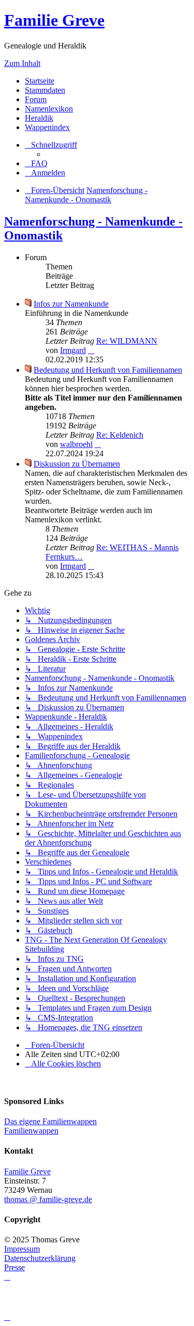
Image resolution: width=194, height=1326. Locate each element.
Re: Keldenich (119, 434)
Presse (14, 1267)
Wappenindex (47, 127)
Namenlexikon (49, 108)
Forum (36, 99)
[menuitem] (36, 163)
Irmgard (73, 350)
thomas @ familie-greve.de (48, 1199)
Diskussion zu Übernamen (77, 463)
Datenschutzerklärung (40, 1258)
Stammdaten (45, 90)
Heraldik (39, 118)
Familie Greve (54, 20)
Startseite (39, 80)
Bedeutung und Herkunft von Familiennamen (108, 369)
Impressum (22, 1248)
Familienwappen (31, 1130)
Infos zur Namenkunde (71, 303)
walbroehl (76, 444)
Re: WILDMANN (126, 341)
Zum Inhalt (22, 63)
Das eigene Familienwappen (50, 1121)
